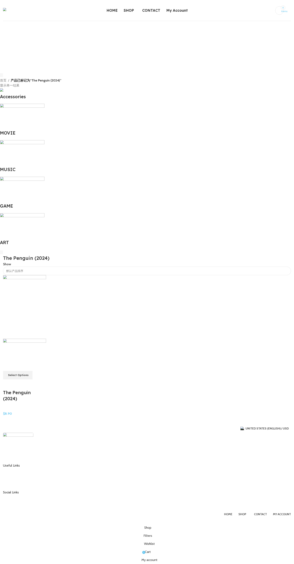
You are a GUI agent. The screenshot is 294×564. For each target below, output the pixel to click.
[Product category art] (144, 167)
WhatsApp (12, 504)
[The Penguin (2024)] (24, 307)
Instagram (12, 497)
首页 (3, 80)
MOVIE (8, 408)
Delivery (11, 477)
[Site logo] (17, 10)
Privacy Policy (14, 483)
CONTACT (12, 470)
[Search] (289, 10)
